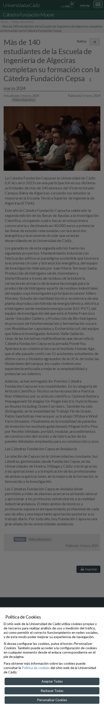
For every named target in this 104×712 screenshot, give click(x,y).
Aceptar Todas (52, 681)
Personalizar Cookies (52, 700)
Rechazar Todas (52, 691)
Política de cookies (36, 668)
